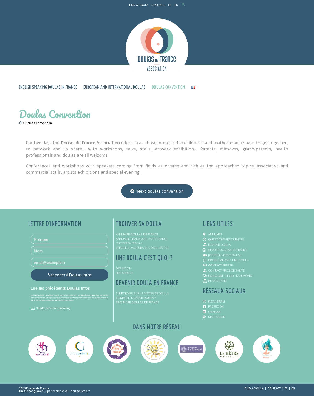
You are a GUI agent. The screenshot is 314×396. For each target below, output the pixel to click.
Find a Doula (138, 5)
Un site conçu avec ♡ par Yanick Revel (43, 391)
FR (169, 5)
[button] (183, 5)
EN (176, 5)
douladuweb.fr (80, 391)
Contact (158, 5)
